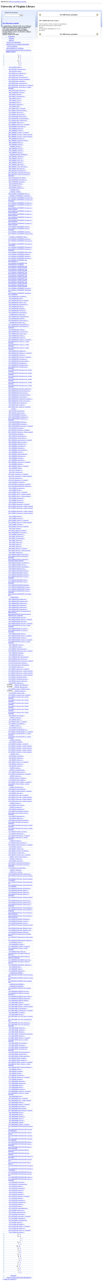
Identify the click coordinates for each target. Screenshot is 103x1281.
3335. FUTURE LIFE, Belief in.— (17, 1224)
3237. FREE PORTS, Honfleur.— (16, 1002)
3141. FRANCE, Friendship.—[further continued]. (20, 745)
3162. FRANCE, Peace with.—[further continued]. (20, 801)
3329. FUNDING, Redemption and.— (17, 1212)
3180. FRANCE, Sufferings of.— (16, 848)
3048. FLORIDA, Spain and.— (16, 524)
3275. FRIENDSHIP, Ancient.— (16, 1085)
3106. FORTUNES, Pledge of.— (16, 654)
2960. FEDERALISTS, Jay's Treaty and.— (18, 331)
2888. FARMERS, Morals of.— (16, 142)
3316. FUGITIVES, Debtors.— (16, 1186)
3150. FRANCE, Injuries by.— (16, 765)
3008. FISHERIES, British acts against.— (18, 442)
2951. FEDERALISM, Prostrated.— (17, 308)
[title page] (11, 38)
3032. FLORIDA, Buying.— (15, 490)
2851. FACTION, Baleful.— (15, 67)
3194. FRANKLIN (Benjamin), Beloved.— (18, 890)
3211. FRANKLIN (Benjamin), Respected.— (18, 932)
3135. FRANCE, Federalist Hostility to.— (18, 729)
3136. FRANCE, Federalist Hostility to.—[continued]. (20, 731)
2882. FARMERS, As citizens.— (16, 130)
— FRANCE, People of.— (15, 803)
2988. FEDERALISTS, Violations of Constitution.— (20, 398)
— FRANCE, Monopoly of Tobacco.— (18, 778)
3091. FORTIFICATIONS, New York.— (18, 621)
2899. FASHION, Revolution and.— (17, 168)
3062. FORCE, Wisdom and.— (16, 552)
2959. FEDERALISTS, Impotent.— (17, 329)
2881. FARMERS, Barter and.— (16, 128)
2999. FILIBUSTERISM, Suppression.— (18, 423)
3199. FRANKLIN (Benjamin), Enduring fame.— (20, 902)
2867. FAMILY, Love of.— (15, 100)
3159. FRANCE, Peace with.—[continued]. (18, 795)
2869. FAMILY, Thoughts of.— (16, 104)
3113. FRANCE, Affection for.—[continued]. (18, 668)
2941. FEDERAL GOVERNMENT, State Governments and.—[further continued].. (17, 285)
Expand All (12, 1279)
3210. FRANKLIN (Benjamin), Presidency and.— (20, 930)
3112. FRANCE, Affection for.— (16, 666)
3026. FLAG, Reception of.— (16, 478)
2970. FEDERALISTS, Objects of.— (17, 355)
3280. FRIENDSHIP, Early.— (16, 1096)
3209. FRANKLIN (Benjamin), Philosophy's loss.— (20, 928)
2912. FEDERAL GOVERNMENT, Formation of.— (20, 202)
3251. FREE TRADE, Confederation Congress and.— (20, 1033)
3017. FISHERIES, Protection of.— (17, 460)
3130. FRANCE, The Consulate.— (17, 715)
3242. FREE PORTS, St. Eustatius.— (17, 1012)
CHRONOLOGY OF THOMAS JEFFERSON (17, 44)
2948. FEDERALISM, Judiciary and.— (18, 302)
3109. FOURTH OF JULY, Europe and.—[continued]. (20, 660)
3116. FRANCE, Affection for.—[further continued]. (20, 674)
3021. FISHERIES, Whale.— (15, 468)
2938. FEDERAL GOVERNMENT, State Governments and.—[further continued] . (17, 276)
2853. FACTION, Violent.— (15, 71)
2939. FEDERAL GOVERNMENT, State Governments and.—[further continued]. (17, 279)
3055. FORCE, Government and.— (17, 538)
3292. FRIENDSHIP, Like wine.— (17, 1120)
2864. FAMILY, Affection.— (15, 94)
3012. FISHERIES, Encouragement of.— (18, 450)
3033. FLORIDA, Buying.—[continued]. (18, 492)
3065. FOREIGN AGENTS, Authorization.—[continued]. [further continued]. (18, 560)
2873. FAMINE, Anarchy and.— (16, 112)
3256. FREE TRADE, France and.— (17, 1044)
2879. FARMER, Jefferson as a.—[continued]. (19, 124)
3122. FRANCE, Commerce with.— (17, 692)
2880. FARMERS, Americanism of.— (17, 126)
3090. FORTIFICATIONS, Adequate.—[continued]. (20, 619)
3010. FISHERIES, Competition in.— (17, 446)
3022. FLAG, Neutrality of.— (16, 470)
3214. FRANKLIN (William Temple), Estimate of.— (20, 940)
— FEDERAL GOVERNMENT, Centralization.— (19, 195)
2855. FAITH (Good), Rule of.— (16, 75)
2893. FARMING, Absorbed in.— (16, 156)
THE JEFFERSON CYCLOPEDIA (15, 48)
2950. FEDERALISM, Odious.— (16, 306)
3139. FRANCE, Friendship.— (16, 741)
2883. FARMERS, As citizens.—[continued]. (18, 132)
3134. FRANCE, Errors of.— (16, 727)
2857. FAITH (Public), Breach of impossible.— (19, 79)
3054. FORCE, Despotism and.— (16, 536)
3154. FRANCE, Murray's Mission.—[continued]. (19, 782)
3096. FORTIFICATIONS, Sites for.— (17, 633)
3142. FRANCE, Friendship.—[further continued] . (20, 747)
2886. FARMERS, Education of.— (17, 138)
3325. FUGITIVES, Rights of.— (16, 1204)
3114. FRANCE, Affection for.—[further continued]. (20, 670)
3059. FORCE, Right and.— (15, 546)
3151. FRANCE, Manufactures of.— (17, 771)
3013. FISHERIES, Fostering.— (16, 452)
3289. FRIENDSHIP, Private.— (16, 1114)
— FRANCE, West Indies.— (15, 869)
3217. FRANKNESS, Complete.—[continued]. (19, 946)
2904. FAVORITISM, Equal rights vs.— (18, 179)
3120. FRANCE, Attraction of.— (16, 682)
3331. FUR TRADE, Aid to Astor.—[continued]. (19, 1216)
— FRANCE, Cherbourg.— (20, 690)
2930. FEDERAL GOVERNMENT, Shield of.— (19, 254)
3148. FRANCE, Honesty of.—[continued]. (18, 761)
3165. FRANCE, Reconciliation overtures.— (18, 811)
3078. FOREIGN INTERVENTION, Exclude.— (19, 589)
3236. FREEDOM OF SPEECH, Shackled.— (18, 1000)
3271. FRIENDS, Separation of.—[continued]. (19, 1077)
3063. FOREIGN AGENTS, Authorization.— (18, 554)
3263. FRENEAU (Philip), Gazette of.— (18, 1060)
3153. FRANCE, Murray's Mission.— (17, 780)
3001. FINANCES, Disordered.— (16, 428)
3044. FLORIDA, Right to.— (16, 516)
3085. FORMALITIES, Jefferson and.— (18, 607)
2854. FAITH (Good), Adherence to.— (18, 73)
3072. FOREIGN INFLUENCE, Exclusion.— (18, 574)
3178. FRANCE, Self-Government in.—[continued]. (20, 844)
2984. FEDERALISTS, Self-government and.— (19, 390)
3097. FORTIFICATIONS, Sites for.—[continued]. (20, 635)
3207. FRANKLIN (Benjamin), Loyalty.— (18, 923)
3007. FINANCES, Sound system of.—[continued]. (20, 440)
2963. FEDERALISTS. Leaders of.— (17, 337)
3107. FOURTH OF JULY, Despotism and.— (18, 656)
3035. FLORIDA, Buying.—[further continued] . (19, 496)
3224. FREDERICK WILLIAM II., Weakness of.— (20, 964)
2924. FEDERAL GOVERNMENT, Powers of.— (19, 238)
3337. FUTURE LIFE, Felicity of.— (17, 1228)
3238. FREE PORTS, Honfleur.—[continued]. (19, 1004)
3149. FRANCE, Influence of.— (16, 763)
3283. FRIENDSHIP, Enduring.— (17, 1102)
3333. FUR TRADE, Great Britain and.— (18, 1220)
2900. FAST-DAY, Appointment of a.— (18, 170)
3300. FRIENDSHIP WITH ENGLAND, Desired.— (20, 1142)
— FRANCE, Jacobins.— (15, 767)
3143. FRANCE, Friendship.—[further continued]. (20, 749)
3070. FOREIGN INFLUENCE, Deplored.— (18, 570)
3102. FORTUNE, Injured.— (15, 646)
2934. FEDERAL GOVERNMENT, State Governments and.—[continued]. (17, 264)
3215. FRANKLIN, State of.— (16, 942)
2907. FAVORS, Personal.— (15, 185)
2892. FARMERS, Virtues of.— (16, 152)
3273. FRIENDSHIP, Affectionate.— (17, 1081)
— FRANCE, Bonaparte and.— (21, 686)
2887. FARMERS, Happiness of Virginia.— (18, 140)
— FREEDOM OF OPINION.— (16, 972)
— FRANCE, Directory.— (15, 725)
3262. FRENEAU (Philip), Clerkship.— (18, 1058)
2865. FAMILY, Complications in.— (17, 96)
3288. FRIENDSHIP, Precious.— (16, 1112)
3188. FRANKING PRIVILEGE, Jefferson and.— (19, 873)
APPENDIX (13, 1275)
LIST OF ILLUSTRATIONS (14, 42)
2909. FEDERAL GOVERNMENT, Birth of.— (19, 193)
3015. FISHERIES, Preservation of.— (17, 456)
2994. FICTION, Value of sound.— (17, 412)
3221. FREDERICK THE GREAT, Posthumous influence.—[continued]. (19, 957)
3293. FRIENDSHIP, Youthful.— (16, 1122)
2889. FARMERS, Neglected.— (16, 144)
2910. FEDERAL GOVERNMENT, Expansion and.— (20, 197)
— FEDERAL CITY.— (14, 189)
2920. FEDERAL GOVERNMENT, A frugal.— (19, 226)
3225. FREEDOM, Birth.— (15, 966)
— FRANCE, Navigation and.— (16, 787)
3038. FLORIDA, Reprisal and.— (16, 502)
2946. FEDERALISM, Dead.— (16, 298)
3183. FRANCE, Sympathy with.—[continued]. (19, 854)
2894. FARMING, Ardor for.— (16, 158)
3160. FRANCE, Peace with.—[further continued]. (20, 797)
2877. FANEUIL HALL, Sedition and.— (18, 120)
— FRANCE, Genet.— (14, 753)
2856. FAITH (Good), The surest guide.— (18, 77)
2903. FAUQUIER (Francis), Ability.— (18, 177)
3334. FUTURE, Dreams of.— (16, 1222)
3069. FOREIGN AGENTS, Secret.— (17, 568)
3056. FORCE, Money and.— (16, 540)
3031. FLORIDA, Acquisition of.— (17, 488)
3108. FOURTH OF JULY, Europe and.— (18, 658)
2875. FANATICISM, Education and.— (18, 116)
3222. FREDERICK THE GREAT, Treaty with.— (19, 959)
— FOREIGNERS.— (14, 597)
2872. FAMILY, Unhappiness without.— (18, 110)
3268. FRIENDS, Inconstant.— (16, 1071)
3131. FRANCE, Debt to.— (15, 719)
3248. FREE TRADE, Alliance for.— (17, 1027)
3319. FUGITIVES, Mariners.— (16, 1192)
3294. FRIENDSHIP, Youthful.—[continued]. (19, 1124)
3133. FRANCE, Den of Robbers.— (17, 723)
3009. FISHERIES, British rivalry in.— (18, 444)
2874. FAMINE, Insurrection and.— (17, 114)
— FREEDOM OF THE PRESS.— (17, 984)
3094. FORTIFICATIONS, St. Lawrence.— (18, 628)
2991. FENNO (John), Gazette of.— (17, 404)
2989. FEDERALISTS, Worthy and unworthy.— (19, 400)
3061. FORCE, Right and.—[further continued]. (19, 550)
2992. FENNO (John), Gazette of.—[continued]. (19, 406)
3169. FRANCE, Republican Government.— (18, 820)
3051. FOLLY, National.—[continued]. (18, 530)
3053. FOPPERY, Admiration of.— (17, 534)
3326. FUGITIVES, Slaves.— (16, 1206)
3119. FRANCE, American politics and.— (18, 680)
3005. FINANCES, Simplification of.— (18, 436)
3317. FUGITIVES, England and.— (17, 1188)
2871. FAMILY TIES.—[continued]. (17, 108)
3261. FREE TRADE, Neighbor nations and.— (19, 1056)
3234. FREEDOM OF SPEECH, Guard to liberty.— (20, 996)
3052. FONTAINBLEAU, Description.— (18, 532)
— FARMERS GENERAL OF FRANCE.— (18, 154)
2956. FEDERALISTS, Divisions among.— (18, 320)
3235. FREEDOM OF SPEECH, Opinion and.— (19, 998)
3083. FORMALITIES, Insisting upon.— (18, 603)
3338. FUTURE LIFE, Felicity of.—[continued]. (19, 1230)
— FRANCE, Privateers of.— (16, 807)
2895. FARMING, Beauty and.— (16, 160)
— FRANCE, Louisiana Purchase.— (17, 769)
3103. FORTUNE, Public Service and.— (18, 648)
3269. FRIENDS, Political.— (15, 1073)
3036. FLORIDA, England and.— (17, 498)
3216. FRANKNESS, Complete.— (17, 944)
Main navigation (21, 1)
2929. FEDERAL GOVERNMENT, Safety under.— (20, 252)
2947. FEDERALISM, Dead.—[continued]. (18, 300)
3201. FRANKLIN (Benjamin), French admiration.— (20, 907)
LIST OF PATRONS (12, 46)
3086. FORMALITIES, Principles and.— (18, 609)
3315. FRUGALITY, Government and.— (18, 1184)
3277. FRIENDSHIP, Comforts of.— (17, 1089)
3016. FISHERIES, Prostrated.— (16, 458)
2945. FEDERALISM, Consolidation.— (18, 296)
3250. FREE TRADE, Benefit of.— (17, 1031)
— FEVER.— (13, 408)
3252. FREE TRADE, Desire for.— (17, 1035)
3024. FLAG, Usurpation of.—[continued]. (18, 474)
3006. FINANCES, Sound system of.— (18, 438)
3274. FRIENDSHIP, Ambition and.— (17, 1083)
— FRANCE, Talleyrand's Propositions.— (18, 856)
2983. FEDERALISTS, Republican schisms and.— (20, 388)
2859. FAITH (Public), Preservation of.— (18, 83)
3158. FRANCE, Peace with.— (16, 793)
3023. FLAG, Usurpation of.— (16, 472)
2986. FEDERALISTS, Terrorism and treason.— (19, 394)
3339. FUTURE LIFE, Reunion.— (17, 1232)
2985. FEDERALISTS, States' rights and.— (18, 392)
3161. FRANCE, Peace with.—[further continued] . (20, 799)
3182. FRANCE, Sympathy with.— (17, 852)
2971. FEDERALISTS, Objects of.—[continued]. (19, 357)
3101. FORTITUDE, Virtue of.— (16, 644)
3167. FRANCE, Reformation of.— (17, 816)
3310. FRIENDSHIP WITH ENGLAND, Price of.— (20, 1172)
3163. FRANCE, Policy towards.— (17, 805)
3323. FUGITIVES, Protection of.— (17, 1200)
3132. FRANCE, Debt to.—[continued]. (18, 721)
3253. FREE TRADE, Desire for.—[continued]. (19, 1037)
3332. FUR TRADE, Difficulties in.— (17, 1218)
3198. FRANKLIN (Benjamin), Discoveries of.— (19, 900)
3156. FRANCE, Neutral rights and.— (17, 789)
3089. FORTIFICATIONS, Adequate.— (18, 617)
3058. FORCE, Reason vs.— (15, 544)
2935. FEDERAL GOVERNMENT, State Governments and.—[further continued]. (17, 267)
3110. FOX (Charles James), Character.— (18, 662)
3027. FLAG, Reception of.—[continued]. (18, 480)
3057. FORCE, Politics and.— (16, 542)
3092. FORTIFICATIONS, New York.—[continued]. (20, 623)
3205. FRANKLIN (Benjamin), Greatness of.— (19, 919)
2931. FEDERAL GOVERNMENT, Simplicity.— (19, 256)
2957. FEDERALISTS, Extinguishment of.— (18, 324)
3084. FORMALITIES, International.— (18, 605)
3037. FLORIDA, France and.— (16, 500)
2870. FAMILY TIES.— (15, 106)
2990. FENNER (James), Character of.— (18, 402)
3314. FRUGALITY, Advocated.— (17, 1182)
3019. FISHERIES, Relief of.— (16, 464)
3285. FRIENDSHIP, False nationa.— (17, 1106)
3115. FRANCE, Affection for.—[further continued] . (20, 672)
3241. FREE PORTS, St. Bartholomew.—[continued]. (20, 1010)
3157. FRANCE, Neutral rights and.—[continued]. (20, 791)
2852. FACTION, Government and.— (17, 69)
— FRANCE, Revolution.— (15, 840)
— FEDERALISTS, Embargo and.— (17, 322)
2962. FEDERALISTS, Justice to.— (17, 335)
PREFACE (11, 40)
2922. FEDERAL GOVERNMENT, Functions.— (19, 231)
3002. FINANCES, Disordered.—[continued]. (19, 430)
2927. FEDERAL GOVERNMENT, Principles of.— (20, 247)
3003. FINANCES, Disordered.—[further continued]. (20, 432)
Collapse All (6, 1279)
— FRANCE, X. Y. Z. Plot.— (16, 871)
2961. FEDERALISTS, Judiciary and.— (18, 333)
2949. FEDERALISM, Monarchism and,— (18, 304)
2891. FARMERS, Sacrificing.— (16, 150)
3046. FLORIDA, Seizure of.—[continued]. (18, 520)
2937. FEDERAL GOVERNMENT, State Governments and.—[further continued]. (17, 273)
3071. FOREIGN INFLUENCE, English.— (18, 572)
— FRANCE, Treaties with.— (16, 858)
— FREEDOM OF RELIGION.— (16, 986)
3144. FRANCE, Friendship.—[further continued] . (20, 751)
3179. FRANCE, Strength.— (15, 846)
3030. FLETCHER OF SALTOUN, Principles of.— (20, 486)
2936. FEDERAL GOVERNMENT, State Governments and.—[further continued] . (17, 270)
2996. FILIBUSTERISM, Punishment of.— (18, 416)
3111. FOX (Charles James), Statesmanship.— (19, 664)
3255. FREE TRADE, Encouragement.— (18, 1042)
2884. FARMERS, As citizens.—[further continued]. (20, 134)
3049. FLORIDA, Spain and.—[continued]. (18, 526)
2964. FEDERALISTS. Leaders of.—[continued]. (19, 339)
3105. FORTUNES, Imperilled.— (16, 652)
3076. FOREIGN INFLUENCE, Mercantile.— (19, 585)
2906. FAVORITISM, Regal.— (16, 183)
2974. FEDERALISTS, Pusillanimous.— (18, 363)
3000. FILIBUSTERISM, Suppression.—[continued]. (20, 425)
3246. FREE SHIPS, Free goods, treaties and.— (19, 1022)
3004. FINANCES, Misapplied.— (16, 434)
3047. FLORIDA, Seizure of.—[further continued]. (20, 522)
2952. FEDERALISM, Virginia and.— (17, 310)
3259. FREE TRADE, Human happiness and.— (19, 1052)
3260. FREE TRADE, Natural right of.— (18, 1054)
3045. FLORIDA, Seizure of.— (16, 518)
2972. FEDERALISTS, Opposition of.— (18, 359)
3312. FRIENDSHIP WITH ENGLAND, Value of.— (20, 1177)
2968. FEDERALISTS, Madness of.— (17, 351)
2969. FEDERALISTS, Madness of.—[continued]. (20, 353)
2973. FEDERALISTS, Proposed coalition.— (18, 361)
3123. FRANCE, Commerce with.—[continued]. (19, 694)
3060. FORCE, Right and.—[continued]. (18, 548)
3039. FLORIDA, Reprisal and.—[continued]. (19, 504)
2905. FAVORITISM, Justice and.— (17, 181)
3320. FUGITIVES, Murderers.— (16, 1194)
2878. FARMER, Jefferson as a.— (16, 122)
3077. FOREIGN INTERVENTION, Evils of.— (19, 587)
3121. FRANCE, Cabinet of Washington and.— (19, 688)
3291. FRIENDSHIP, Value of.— (16, 1118)
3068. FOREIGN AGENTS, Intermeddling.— (19, 566)
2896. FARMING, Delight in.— (16, 162)
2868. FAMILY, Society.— (15, 102)
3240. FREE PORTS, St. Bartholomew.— (18, 1008)
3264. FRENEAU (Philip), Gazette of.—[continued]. (20, 1062)
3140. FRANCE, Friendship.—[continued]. (18, 743)
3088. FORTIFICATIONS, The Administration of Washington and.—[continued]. (19, 615)
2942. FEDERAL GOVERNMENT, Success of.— (19, 288)
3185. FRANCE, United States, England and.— (19, 862)
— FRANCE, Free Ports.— (15, 739)
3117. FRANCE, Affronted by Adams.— (18, 676)
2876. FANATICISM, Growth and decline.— (18, 118)
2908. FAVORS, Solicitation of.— (16, 187)
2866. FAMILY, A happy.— (15, 98)
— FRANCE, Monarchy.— (15, 776)
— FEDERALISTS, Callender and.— (17, 314)
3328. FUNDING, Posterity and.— (17, 1210)
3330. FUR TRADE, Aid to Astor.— (17, 1214)
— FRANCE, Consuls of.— (15, 717)
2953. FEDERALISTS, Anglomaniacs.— (18, 312)
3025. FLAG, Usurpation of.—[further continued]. (20, 476)
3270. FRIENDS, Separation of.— (17, 1075)
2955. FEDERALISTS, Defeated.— (17, 318)
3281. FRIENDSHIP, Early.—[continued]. (18, 1098)
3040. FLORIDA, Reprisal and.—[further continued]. (20, 506)
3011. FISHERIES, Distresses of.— (17, 448)
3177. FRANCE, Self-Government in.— (18, 842)
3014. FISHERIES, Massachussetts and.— (18, 454)
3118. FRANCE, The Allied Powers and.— (18, 678)
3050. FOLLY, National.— (15, 528)
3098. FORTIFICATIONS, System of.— (18, 637)
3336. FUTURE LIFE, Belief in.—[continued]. (19, 1226)
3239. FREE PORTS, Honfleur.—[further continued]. (20, 1006)
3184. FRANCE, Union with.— (16, 860)
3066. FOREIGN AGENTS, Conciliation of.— (19, 562)
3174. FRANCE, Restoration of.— (17, 833)
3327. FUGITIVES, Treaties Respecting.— (18, 1208)
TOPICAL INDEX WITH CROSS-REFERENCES (19, 1277)
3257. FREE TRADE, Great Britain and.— (18, 1046)
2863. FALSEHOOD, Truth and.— (17, 92)
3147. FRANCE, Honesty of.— (16, 759)
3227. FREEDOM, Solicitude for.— (17, 970)
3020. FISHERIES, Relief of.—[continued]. (18, 466)
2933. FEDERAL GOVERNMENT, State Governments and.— (17, 260)
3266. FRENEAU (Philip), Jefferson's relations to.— (20, 1067)
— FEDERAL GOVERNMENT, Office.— (18, 236)
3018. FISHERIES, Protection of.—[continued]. (19, 462)
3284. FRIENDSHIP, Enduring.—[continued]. (19, 1104)
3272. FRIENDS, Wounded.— (16, 1079)
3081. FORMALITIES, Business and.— (18, 599)
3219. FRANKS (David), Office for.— (17, 951)
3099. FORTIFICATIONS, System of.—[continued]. (20, 639)
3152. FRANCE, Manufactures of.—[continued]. (19, 773)
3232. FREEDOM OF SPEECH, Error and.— (18, 991)
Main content (13, 1)
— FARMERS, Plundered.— (15, 146)
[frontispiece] (11, 36)
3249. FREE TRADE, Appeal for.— (17, 1029)
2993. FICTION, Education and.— (17, 410)
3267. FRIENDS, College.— (15, 1069)
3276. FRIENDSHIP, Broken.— (16, 1087)
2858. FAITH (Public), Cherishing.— (17, 81)
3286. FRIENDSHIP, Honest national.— (18, 1108)
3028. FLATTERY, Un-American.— (17, 482)
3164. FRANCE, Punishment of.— (17, 809)
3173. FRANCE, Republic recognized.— (18, 831)
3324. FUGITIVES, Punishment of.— (17, 1202)
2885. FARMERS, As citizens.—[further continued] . (20, 136)
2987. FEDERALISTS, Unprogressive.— (18, 396)
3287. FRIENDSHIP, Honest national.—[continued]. (20, 1110)
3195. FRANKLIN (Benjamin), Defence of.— (19, 892)
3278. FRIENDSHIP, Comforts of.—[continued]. (19, 1091)
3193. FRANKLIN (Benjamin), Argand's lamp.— (19, 888)
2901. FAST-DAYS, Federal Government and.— (19, 172)
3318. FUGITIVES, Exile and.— (16, 1190)
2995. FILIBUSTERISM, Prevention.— (18, 414)
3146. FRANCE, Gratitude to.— (16, 757)
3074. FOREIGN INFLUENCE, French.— (18, 579)
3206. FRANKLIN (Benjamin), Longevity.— (18, 921)
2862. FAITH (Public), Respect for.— (17, 90)
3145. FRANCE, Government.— (16, 755)
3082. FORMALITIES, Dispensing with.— (18, 601)
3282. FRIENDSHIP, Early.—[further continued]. (19, 1100)
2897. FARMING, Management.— (17, 164)
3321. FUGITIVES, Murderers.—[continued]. (19, 1196)
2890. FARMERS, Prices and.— (16, 148)
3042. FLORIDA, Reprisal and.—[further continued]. (20, 511)
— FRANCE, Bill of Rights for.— (21, 684)
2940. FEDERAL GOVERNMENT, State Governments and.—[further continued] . (17, 282)
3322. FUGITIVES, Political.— (16, 1198)
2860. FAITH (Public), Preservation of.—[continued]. (20, 85)
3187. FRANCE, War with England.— (17, 867)
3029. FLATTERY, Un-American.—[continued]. (19, 484)
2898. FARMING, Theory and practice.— (18, 166)
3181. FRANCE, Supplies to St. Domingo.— (18, 850)
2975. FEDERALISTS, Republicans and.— (18, 365)
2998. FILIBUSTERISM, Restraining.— (18, 421)
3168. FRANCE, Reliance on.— (16, 818)
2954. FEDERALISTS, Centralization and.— (18, 316)
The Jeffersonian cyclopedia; (11, 23)
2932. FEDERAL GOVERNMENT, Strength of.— (20, 258)
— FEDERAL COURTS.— (15, 191)
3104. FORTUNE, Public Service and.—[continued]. (20, 650)
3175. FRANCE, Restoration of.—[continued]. (19, 835)
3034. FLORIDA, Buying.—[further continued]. (19, 494)
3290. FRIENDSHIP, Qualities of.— (17, 1116)
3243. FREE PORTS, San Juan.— (16, 1014)
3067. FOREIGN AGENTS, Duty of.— (18, 564)
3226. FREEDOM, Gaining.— (16, 968)
